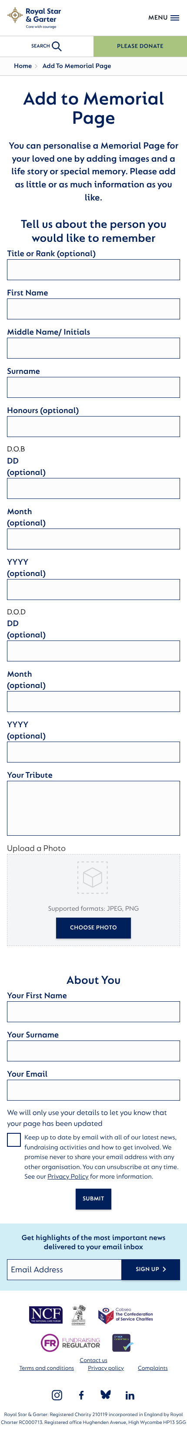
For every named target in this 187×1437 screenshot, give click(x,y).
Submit (93, 1199)
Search (40, 46)
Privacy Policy (68, 1177)
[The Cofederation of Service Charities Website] (125, 1315)
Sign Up (147, 1269)
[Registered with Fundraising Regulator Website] (70, 1343)
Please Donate (140, 46)
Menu (158, 18)
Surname (23, 371)
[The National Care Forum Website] (46, 1315)
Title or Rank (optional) (51, 253)
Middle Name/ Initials (48, 332)
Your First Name (37, 995)
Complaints (153, 1368)
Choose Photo (93, 928)
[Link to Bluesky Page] (105, 1395)
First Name (27, 293)
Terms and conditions (46, 1368)
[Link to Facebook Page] (81, 1395)
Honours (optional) (43, 410)
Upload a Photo (36, 848)
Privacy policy (106, 1368)
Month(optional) (26, 517)
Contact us (93, 1360)
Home (23, 66)
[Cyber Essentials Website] (123, 1343)
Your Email (27, 1074)
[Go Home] (34, 18)
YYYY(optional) (26, 568)
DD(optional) (26, 467)
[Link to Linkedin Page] (130, 1395)
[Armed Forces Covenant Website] (78, 1315)
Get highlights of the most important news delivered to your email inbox (93, 1243)
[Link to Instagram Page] (57, 1395)
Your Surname (33, 1035)
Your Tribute (30, 775)
